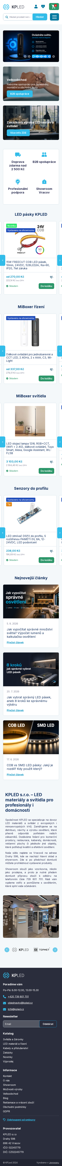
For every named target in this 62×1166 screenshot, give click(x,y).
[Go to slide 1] (25, 56)
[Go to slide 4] (37, 56)
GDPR (6, 1111)
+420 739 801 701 (18, 996)
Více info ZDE (18, 132)
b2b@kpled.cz (16, 1009)
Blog (5, 1098)
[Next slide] (55, 949)
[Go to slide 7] (49, 56)
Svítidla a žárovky (13, 1039)
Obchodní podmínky (14, 1106)
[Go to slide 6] (45, 56)
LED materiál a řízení (15, 1043)
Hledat (40, 16)
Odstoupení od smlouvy (20, 1119)
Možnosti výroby (12, 1089)
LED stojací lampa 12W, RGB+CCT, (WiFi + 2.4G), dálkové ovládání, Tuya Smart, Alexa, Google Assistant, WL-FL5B (30, 448)
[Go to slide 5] (41, 56)
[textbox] (17, 17)
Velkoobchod (10, 1093)
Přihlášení (36, 6)
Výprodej (8, 1061)
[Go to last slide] (2, 260)
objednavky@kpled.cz (20, 1002)
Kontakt (7, 1076)
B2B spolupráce (19, 93)
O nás (6, 1080)
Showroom (9, 1084)
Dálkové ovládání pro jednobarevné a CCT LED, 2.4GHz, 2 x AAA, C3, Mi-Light (29, 357)
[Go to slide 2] (29, 56)
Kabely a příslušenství (15, 1048)
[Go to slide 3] (33, 56)
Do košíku (46, 286)
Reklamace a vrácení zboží (18, 1102)
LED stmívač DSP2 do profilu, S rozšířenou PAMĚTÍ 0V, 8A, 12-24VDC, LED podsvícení (26, 539)
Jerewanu (54, 1162)
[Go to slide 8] (53, 56)
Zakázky (8, 1052)
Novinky (7, 1057)
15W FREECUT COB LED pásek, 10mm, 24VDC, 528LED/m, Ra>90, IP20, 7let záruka (28, 265)
